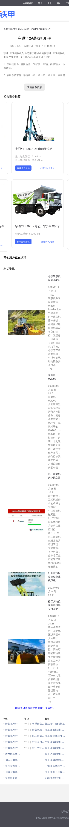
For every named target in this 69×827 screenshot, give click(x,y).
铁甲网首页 (28, 3)
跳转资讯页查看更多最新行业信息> (34, 708)
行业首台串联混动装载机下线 (38, 741)
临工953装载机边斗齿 (55, 747)
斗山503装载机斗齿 (55, 778)
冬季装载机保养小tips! (38, 723)
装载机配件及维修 (13, 778)
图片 (59, 3)
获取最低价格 (23, 167)
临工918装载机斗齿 (55, 754)
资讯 (49, 3)
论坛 (40, 3)
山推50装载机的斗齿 (55, 766)
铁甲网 (16, 28)
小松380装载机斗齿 (55, 741)
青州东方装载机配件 (13, 766)
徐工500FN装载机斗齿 (55, 772)
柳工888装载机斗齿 (55, 729)
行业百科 (25, 28)
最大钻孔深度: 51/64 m (28, 156)
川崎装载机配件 (13, 772)
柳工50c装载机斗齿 (55, 760)
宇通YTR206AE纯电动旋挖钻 (33, 149)
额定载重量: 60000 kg (27, 233)
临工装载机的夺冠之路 (38, 735)
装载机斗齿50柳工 (55, 723)
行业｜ (28, 723)
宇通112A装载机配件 (41, 28)
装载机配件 (11, 723)
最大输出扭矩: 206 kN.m (29, 160)
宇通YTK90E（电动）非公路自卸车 (37, 226)
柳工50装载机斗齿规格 (55, 735)
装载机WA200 (38, 729)
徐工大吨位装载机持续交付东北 (38, 747)
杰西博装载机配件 (13, 754)
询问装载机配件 (13, 760)
